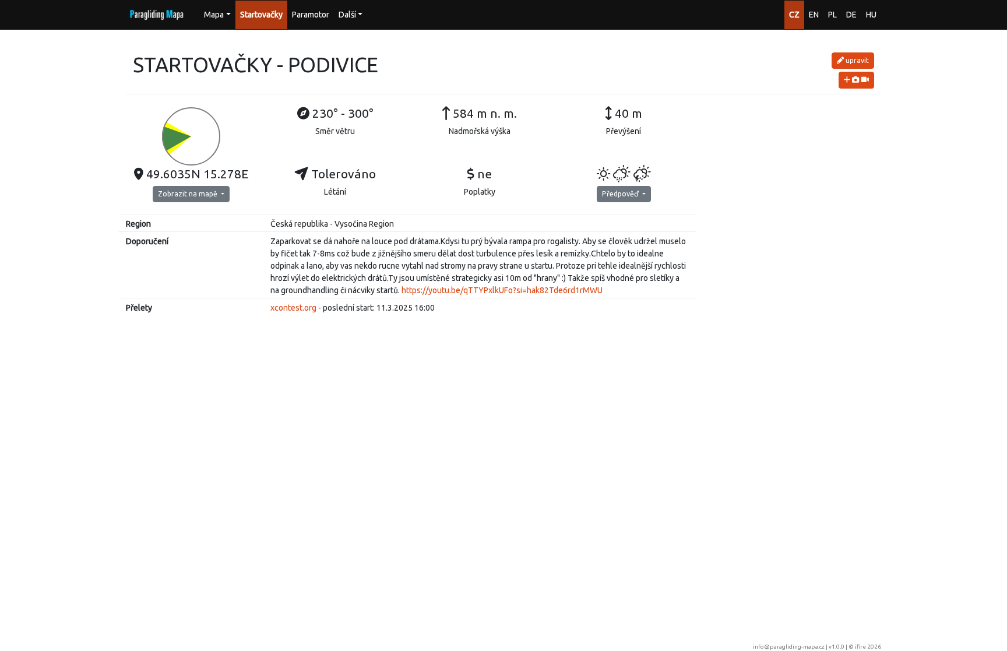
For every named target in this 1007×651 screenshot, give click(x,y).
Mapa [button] (214, 14)
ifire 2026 (868, 646)
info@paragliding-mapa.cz (789, 646)
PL (832, 14)
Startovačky (261, 14)
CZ (794, 14)
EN (814, 14)
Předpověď (621, 194)
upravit (856, 60)
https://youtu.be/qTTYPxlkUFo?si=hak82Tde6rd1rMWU (502, 290)
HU (871, 14)
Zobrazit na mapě (188, 194)
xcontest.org (293, 307)
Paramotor (310, 14)
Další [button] (347, 14)
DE (851, 14)
